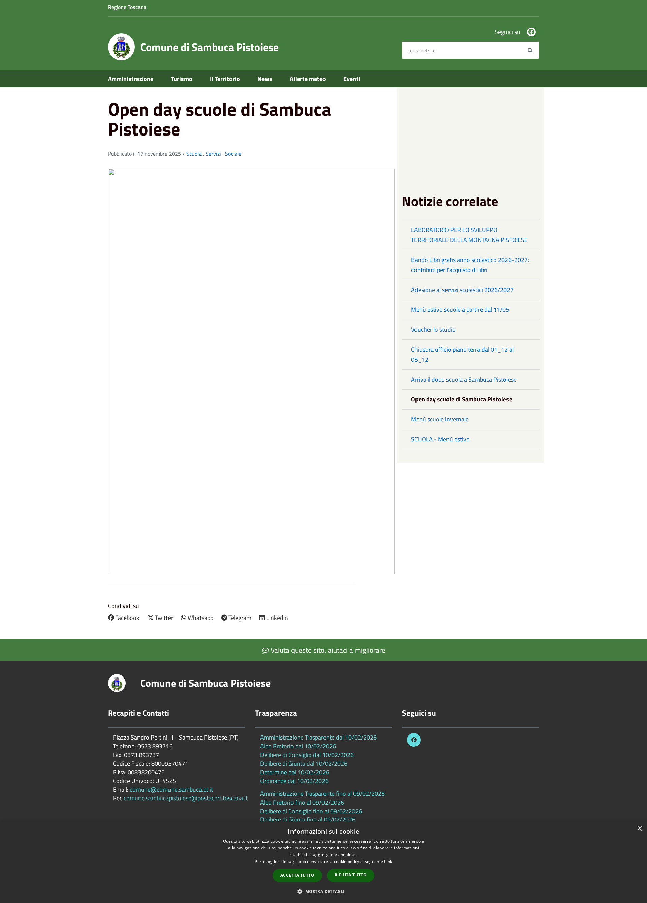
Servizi (214, 154)
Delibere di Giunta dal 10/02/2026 (303, 763)
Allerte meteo (308, 78)
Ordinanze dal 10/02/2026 (294, 780)
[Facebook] (531, 32)
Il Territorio (225, 78)
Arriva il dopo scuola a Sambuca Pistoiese (464, 379)
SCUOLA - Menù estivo (440, 439)
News (264, 78)
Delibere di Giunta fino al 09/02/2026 (308, 819)
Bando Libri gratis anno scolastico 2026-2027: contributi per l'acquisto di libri (470, 264)
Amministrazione (130, 78)
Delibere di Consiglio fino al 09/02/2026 (311, 811)
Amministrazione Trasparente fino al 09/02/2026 (322, 793)
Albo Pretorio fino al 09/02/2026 (302, 802)
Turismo (181, 78)
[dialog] (323, 862)
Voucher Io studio (433, 329)
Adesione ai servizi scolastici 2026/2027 (462, 289)
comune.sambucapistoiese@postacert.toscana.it (186, 798)
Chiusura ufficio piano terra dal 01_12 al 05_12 (462, 354)
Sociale (233, 154)
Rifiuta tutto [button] (351, 875)
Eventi (351, 78)
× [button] (639, 828)
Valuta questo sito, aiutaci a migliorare (327, 649)
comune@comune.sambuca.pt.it (171, 789)
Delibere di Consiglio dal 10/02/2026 (307, 754)
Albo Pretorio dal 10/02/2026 (298, 746)
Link (388, 861)
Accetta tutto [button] (297, 875)
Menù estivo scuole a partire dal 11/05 (460, 309)
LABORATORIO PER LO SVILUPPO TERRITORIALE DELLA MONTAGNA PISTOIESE (469, 234)
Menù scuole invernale (440, 419)
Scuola (194, 154)
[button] (323, 891)
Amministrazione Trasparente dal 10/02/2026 (318, 737)
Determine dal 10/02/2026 (294, 772)
